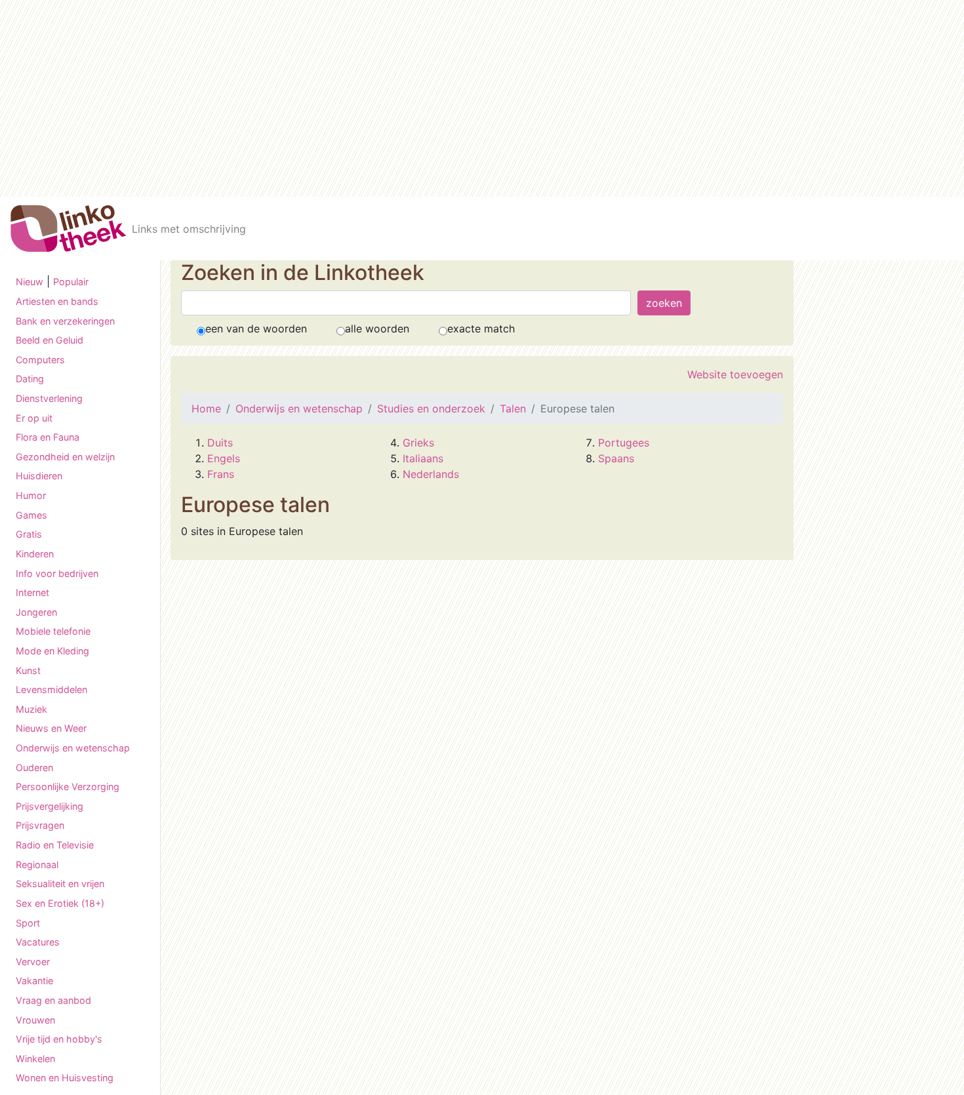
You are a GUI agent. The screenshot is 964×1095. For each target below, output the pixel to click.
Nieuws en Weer (51, 728)
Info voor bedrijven (57, 573)
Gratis (29, 534)
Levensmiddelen (51, 689)
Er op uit (34, 418)
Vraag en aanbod (53, 1000)
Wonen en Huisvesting (64, 1077)
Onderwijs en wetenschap (73, 747)
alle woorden (377, 328)
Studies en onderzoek (431, 408)
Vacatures (38, 941)
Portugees (623, 442)
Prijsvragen (40, 825)
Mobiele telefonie (53, 631)
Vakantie (34, 980)
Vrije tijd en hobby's (59, 1039)
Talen (513, 408)
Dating (30, 378)
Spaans (616, 458)
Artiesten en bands (57, 301)
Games (31, 515)
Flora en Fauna (47, 437)
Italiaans (423, 458)
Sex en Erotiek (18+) (60, 903)
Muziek (31, 709)
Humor (31, 495)
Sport (28, 922)
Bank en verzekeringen (65, 321)
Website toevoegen (735, 374)
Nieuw (29, 281)
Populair (71, 281)
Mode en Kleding (52, 650)
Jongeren (36, 612)
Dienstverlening (49, 398)
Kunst (28, 670)
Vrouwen (35, 1019)
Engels (223, 458)
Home (206, 408)
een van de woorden (256, 328)
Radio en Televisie (55, 844)
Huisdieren (39, 475)
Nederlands (431, 474)
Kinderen (35, 553)
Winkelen (35, 1058)
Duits (220, 442)
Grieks (418, 442)
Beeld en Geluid (49, 340)
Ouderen (34, 767)
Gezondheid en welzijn (65, 456)
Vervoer (33, 961)
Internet (32, 592)
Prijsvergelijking (49, 806)
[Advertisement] (482, 98)
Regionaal (37, 864)
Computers (40, 359)
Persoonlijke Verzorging (67, 786)
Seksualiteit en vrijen (60, 883)
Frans (220, 474)
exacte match (481, 328)
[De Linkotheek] (68, 228)
